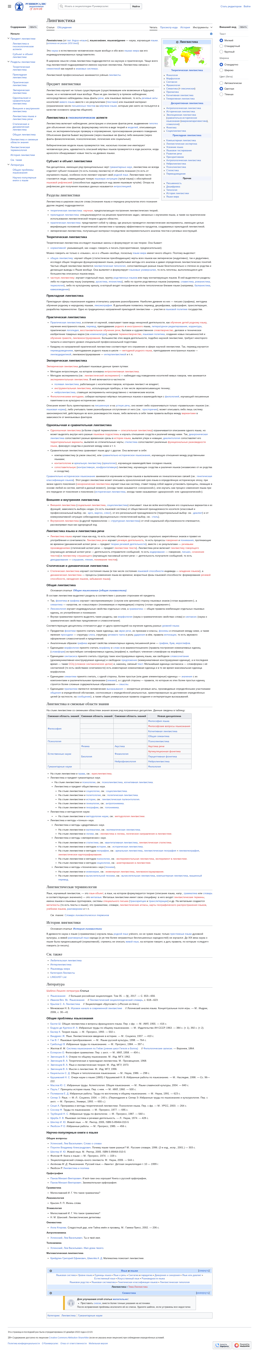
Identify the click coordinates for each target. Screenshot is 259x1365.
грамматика (136, 608)
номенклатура (98, 334)
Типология (171, 190)
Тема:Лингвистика (137, 1287)
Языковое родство (79, 1282)
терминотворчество (130, 334)
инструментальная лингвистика (72, 388)
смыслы (123, 684)
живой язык (132, 941)
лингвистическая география (160, 850)
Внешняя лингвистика (63, 505)
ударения (139, 634)
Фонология (172, 75)
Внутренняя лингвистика (64, 520)
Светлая (229, 88)
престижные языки (181, 933)
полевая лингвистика (66, 384)
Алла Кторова (58, 1227)
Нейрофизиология (125, 761)
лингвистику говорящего (185, 547)
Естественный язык (104, 1278)
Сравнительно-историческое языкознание (71, 476)
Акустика (120, 746)
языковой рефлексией (59, 182)
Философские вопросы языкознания (169, 726)
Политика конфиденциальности (24, 1343)
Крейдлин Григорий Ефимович (68, 1258)
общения (55, 692)
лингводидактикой (60, 354)
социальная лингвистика (91, 505)
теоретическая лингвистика (66, 210)
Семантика (172, 88)
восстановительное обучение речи (100, 330)
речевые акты (150, 98)
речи (101, 98)
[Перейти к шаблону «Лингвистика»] (177, 41)
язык (83, 40)
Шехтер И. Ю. (58, 1122)
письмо (186, 551)
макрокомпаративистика (194, 121)
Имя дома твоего (93, 1248)
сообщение (84, 696)
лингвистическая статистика (155, 842)
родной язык (121, 174)
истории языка (122, 438)
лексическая (188, 88)
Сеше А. (55, 1105)
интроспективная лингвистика (121, 371)
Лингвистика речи (97, 540)
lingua (75, 40)
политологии (93, 795)
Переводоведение (176, 174)
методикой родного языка (137, 350)
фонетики (70, 630)
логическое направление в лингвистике (148, 833)
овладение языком (77, 578)
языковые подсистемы (106, 434)
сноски (97, 1303)
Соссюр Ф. (56, 1109)
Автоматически (233, 82)
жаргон (98, 512)
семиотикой (53, 68)
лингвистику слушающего (77, 555)
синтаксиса (70, 656)
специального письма (115, 901)
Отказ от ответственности (73, 1343)
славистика (187, 281)
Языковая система (66, 1275)
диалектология (171, 438)
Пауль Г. (55, 1089)
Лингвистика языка (61, 536)
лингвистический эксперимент (102, 375)
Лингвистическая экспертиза (181, 144)
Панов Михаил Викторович (65, 1178)
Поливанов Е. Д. (59, 1093)
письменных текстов (83, 105)
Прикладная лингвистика (187, 135)
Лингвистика (73, 1004)
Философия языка (158, 721)
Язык (124, 1270)
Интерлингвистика (60, 964)
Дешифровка (173, 186)
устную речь (123, 405)
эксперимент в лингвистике (171, 858)
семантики (70, 676)
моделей (133, 127)
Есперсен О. (57, 1052)
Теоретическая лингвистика (187, 70)
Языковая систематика (103, 1282)
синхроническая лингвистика (93, 484)
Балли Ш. (55, 1023)
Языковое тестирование (179, 150)
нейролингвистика (64, 392)
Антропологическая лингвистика (183, 108)
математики (93, 829)
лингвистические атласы (134, 904)
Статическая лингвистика (64, 571)
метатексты (53, 904)
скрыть (33, 27)
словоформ (58, 651)
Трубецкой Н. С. (59, 1113)
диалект (197, 512)
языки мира (139, 253)
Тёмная (228, 94)
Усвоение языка (174, 147)
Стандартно (231, 64)
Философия (54, 728)
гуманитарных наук (121, 167)
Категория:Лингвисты (62, 972)
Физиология (121, 753)
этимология (172, 124)
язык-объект (96, 893)
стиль (155, 516)
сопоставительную (65, 467)
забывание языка (99, 578)
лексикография (103, 305)
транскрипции (138, 901)
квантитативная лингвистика (121, 842)
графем (163, 643)
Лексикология (58, 608)
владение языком (189, 571)
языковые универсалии (142, 269)
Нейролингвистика (176, 164)
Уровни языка (85, 1275)
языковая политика (154, 334)
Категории (53, 1315)
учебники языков (56, 908)
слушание (78, 559)
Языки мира (172, 197)
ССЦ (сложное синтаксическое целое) (91, 663)
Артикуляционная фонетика (164, 751)
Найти (136, 6)
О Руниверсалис (50, 1343)
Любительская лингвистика (66, 960)
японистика (115, 281)
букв (171, 643)
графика (74, 600)
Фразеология (173, 85)
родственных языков (125, 277)
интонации (170, 634)
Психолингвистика (176, 167)
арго (90, 512)
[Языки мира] (187, 56)
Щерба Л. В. (57, 1118)
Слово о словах (93, 1143)
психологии (88, 782)
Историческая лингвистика (180, 111)
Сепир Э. (55, 1097)
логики (90, 833)
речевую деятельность (130, 540)
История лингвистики (177, 193)
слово (116, 647)
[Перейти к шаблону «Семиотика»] (51, 1293)
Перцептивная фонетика (162, 756)
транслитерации (158, 901)
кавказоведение (59, 289)
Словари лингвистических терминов (87, 915)
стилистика (131, 442)
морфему (104, 647)
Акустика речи (156, 746)
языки (154, 40)
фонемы (164, 630)
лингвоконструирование (86, 338)
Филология (154, 766)
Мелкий (228, 40)
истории (90, 799)
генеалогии (92, 803)
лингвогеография (189, 850)
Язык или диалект (191, 1275)
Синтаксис (171, 82)
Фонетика (171, 127)
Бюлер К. (55, 1031)
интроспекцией (122, 186)
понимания (187, 540)
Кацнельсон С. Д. (60, 1073)
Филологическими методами (67, 396)
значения (186, 676)
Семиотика (129, 1292)
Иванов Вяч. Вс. (59, 999)
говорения (172, 540)
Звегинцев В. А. (59, 1056)
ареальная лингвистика (129, 850)
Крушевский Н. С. (60, 1077)
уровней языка (170, 625)
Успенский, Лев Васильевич (66, 1143)
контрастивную (86, 467)
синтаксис (191, 616)
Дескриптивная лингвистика (187, 103)
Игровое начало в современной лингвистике (96, 1008)
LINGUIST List (58, 977)
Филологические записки (157, 1048)
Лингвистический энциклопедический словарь (116, 999)
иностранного (135, 326)
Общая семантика (158, 736)
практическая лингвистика (65, 222)
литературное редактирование (169, 326)
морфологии (71, 647)
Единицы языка (103, 1275)
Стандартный (232, 45)
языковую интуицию (106, 178)
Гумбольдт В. (58, 1044)
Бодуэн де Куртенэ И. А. (64, 1027)
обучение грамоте (60, 338)
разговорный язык (78, 937)
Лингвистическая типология (175, 1282)
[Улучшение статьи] (71, 1302)
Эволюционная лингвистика (181, 115)
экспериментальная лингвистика (69, 379)
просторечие (149, 409)
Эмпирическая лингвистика (62, 366)
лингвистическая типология (110, 265)
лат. (69, 40)
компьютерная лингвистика (172, 875)
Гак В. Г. (55, 1040)
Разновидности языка (153, 1278)
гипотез (153, 123)
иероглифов (183, 643)
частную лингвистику (62, 277)
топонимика (112, 807)
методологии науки (97, 816)
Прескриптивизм (175, 157)
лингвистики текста (125, 547)
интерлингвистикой (115, 354)
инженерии (92, 871)
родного (119, 326)
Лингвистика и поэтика (76, 1168)
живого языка (67, 101)
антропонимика (115, 803)
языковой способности (151, 571)
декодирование (59, 559)
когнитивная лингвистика (138, 782)
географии (92, 807)
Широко (228, 70)
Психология (54, 741)
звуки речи (125, 630)
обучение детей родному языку (188, 322)
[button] (9, 6)
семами (111, 680)
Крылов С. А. (57, 1004)
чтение (89, 559)
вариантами (189, 413)
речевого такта (116, 634)
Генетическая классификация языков (138, 1282)
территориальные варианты (66, 442)
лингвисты (115, 75)
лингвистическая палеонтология (120, 799)
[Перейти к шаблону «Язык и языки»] (51, 1270)
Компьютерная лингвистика (181, 140)
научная (88, 210)
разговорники (75, 908)
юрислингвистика (102, 773)
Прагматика (172, 92)
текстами (112, 101)
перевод (91, 326)
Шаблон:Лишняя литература (63, 990)
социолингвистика (117, 505)
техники (109, 867)
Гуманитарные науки (60, 766)
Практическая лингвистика (65, 322)
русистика (101, 281)
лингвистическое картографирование (79, 854)
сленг (107, 512)
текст (140, 663)
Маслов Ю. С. (58, 1085)
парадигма (146, 1275)
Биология (86, 756)
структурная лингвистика (125, 520)
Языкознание (58, 995)
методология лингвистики (129, 816)
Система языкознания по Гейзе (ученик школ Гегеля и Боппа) (102, 1048)
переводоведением (61, 350)
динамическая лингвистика (66, 574)
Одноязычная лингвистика (65, 430)
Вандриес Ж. (57, 1036)
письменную (102, 405)
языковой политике (176, 309)
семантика (56, 604)
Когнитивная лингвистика (179, 95)
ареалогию (109, 463)
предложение (129, 660)
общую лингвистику (61, 258)
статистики (92, 842)
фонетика (61, 600)
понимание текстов (105, 559)
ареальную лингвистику (87, 463)
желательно (120, 1299)
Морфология (173, 78)
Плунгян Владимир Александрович (70, 1147)
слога (91, 634)
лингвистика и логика (112, 833)
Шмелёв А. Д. (95, 1258)
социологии (93, 791)
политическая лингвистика (122, 795)
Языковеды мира (60, 968)
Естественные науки (59, 753)
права (81, 773)
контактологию (62, 463)
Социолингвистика (176, 131)
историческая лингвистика (110, 491)
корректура (195, 326)
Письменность (174, 183)
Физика (85, 746)
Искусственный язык (128, 1278)
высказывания (115, 688)
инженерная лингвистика (120, 871)
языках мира (131, 50)
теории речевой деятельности (128, 544)
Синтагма (133, 1275)
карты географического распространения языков (177, 904)
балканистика (202, 285)
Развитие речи (174, 153)
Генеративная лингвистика (180, 98)
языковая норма (56, 409)
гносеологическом (81, 117)
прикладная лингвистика (64, 214)
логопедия (73, 330)
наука (54, 50)
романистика (202, 281)
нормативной (58, 247)
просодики (67, 634)
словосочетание (179, 656)
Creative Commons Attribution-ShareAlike (69, 1337)
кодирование (157, 551)
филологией (172, 396)
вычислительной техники (100, 875)
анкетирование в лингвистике (133, 862)
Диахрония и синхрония (167, 1275)
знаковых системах (87, 68)
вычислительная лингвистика (138, 875)
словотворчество (163, 330)
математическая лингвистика (123, 829)
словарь (207, 893)
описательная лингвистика (136, 430)
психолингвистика (112, 782)
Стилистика (172, 170)
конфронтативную (106, 467)
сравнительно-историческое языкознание (126, 455)
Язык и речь (119, 1275)
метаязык (96, 897)
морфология (125, 616)
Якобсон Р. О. (58, 1126)
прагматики (71, 688)
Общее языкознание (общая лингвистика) (100, 590)
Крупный (229, 51)
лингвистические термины (189, 897)
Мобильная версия (98, 1343)
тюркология (57, 285)
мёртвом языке (108, 105)
